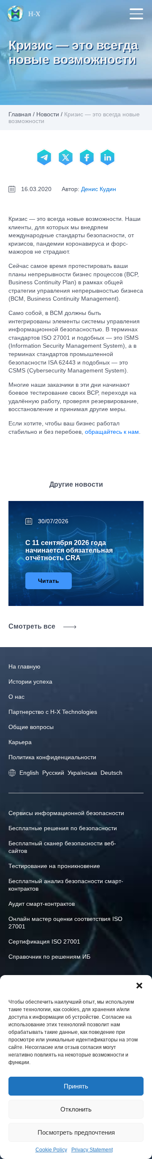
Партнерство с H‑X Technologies (52, 711)
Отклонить (76, 1109)
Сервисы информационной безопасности (66, 813)
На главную (24, 666)
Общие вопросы (31, 727)
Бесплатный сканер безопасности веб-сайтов (62, 847)
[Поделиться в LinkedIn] (107, 157)
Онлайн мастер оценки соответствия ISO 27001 (65, 922)
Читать (48, 580)
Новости (47, 114)
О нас (16, 696)
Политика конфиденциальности (52, 757)
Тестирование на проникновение (54, 866)
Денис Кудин (98, 189)
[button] (139, 985)
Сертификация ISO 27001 (44, 941)
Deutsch (111, 772)
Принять (76, 1086)
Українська (82, 772)
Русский (53, 772)
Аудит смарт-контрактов (41, 903)
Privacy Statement (92, 1150)
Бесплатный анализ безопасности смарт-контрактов (65, 885)
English (29, 772)
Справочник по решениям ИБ (49, 956)
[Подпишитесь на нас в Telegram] (44, 157)
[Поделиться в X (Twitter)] (65, 157)
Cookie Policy (51, 1150)
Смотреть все (31, 626)
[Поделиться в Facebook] (86, 157)
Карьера (20, 742)
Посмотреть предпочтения (76, 1132)
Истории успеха (30, 681)
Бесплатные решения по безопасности (62, 828)
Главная (19, 114)
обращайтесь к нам (112, 431)
